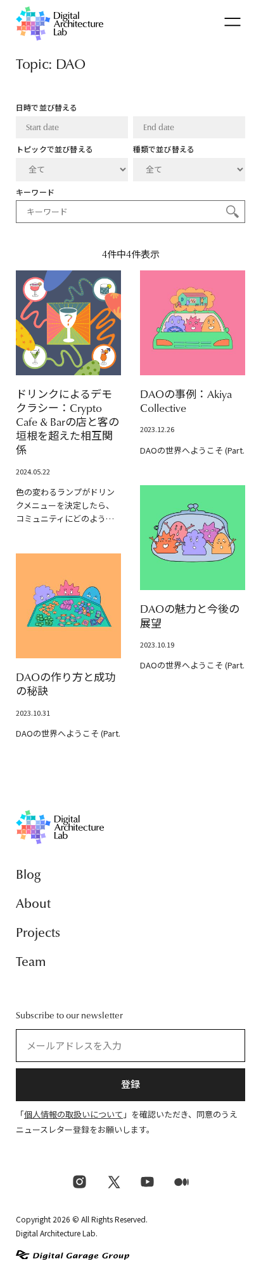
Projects (38, 933)
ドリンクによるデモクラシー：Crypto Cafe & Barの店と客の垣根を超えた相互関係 (67, 422)
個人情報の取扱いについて (73, 1114)
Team (31, 962)
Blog (28, 875)
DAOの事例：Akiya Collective (186, 401)
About (33, 904)
